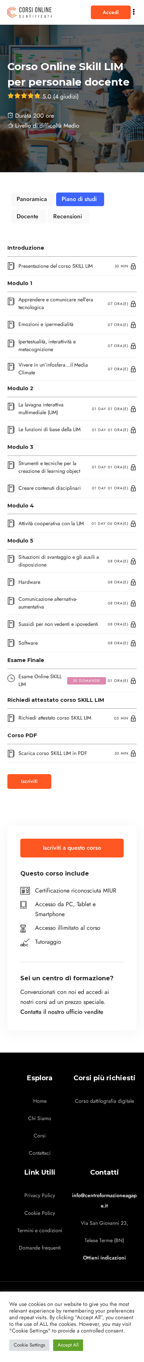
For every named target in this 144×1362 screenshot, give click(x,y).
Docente (27, 216)
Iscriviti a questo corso (72, 848)
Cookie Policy (39, 1213)
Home (40, 1101)
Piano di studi (79, 199)
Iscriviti (29, 781)
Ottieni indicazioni (104, 1257)
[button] (111, 12)
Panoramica (32, 199)
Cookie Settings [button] (29, 1345)
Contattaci (40, 1153)
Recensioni (67, 216)
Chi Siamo (39, 1118)
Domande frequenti (40, 1247)
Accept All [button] (68, 1345)
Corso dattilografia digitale (104, 1101)
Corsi (40, 1135)
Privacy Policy (39, 1195)
